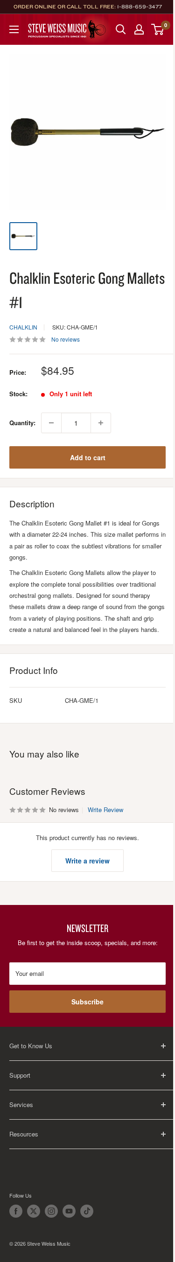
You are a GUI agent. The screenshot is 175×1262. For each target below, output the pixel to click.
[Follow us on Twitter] (33, 1211)
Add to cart (87, 457)
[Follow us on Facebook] (15, 1211)
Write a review (87, 860)
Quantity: (22, 422)
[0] (158, 29)
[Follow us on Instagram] (51, 1211)
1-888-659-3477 (139, 6)
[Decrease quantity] (51, 423)
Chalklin (23, 327)
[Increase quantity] (101, 423)
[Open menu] (14, 29)
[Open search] (121, 29)
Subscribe (87, 1001)
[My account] (139, 29)
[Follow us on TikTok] (86, 1211)
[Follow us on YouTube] (69, 1211)
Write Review (105, 809)
